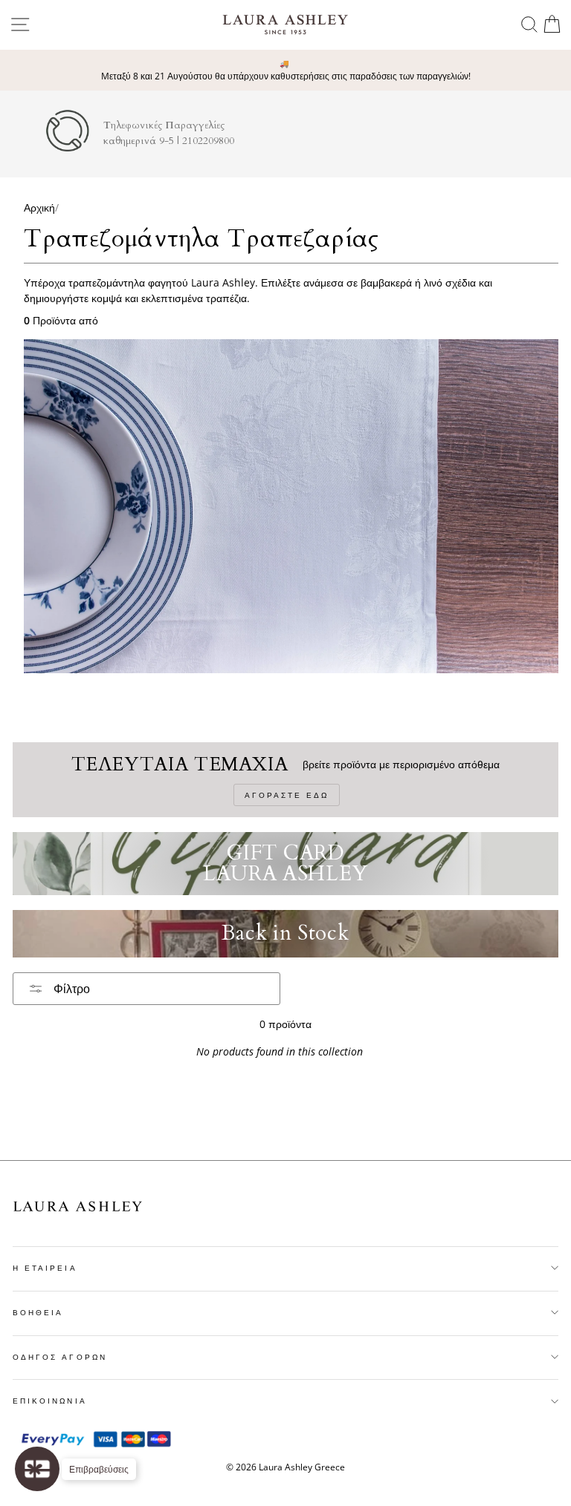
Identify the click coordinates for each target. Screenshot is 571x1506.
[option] (285, 70)
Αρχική (39, 207)
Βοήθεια (38, 1312)
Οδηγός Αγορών (60, 1357)
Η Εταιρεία (45, 1268)
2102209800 (208, 141)
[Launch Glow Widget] (37, 1469)
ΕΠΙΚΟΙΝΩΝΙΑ (50, 1400)
